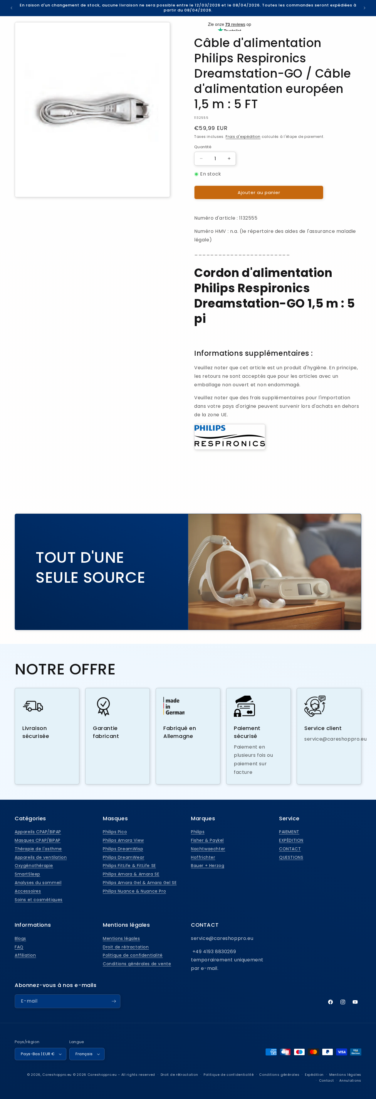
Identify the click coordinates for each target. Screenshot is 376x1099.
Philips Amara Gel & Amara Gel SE (140, 883)
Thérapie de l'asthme (38, 849)
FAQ (19, 947)
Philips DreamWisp (123, 849)
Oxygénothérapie (34, 865)
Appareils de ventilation (41, 857)
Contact (326, 1080)
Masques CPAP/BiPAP (38, 840)
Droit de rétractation (126, 947)
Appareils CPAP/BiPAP (38, 832)
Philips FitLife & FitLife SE (129, 865)
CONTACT (290, 849)
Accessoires (28, 891)
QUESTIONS (291, 857)
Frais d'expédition (243, 136)
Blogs (20, 938)
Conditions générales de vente (137, 964)
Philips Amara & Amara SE (131, 874)
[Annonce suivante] (364, 8)
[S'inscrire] (113, 1001)
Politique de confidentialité (133, 955)
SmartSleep (27, 874)
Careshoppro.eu (57, 1074)
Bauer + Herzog (207, 865)
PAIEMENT (289, 832)
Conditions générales (279, 1074)
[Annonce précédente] (11, 8)
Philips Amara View (123, 840)
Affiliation (25, 955)
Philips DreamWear (123, 857)
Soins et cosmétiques (39, 900)
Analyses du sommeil (38, 883)
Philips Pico (115, 832)
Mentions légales (121, 938)
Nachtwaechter (208, 849)
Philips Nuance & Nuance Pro (134, 891)
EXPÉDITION (291, 840)
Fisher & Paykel (207, 840)
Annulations (350, 1080)
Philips (197, 832)
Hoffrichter (203, 857)
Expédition (314, 1074)
